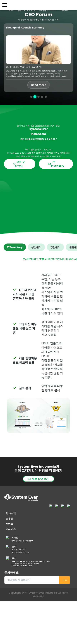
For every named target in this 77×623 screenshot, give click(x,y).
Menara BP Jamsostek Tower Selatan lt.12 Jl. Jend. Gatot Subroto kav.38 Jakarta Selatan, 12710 (31, 564)
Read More (38, 85)
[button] (31, 97)
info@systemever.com (22, 541)
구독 (64, 580)
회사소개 (11, 513)
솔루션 (9, 518)
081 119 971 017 (18, 550)
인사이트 (11, 528)
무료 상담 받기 (20, 163)
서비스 (9, 523)
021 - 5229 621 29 (20, 552)
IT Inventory (57, 163)
